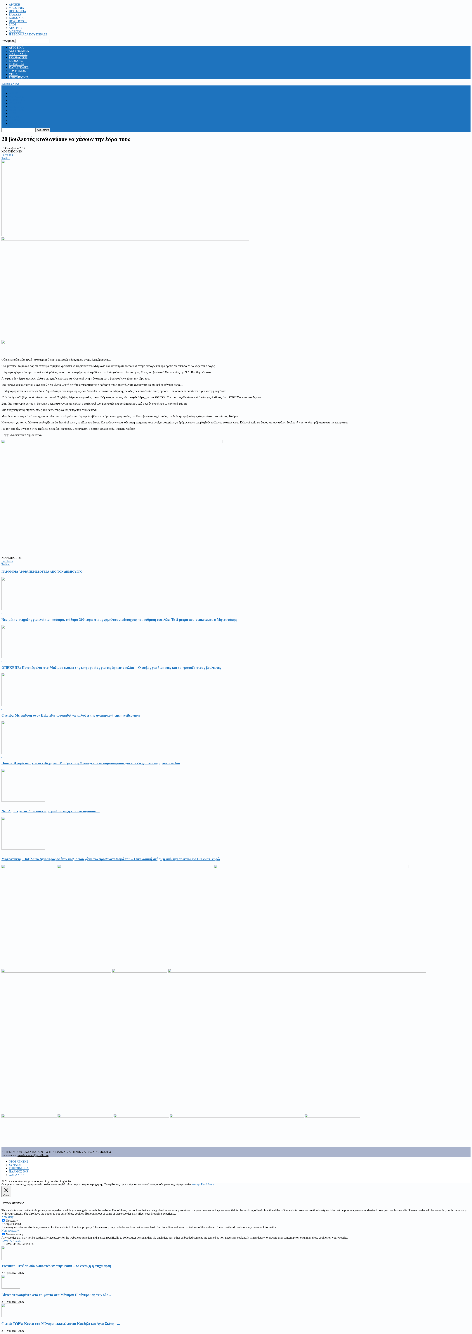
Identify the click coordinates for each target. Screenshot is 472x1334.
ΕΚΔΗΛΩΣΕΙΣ (18, 57)
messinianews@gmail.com (33, 1155)
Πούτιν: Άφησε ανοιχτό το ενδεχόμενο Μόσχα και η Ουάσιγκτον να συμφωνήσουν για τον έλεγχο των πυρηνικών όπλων (90, 763)
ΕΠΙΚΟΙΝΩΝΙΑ (19, 77)
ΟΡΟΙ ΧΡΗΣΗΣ (18, 1161)
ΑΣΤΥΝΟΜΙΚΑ (19, 50)
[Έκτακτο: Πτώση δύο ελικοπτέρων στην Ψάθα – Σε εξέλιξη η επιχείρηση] (10, 1258)
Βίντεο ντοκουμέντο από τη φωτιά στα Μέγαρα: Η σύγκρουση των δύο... (56, 1295)
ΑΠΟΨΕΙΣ (15, 27)
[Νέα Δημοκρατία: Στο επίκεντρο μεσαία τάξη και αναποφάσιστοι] (23, 800)
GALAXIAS (16, 1174)
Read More (207, 1184)
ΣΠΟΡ (13, 24)
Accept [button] (196, 1184)
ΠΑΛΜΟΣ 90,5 (18, 1171)
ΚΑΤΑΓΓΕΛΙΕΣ (19, 67)
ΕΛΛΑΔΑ (15, 14)
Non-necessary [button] (10, 1230)
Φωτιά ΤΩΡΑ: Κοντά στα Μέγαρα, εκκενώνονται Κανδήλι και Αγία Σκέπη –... (60, 1324)
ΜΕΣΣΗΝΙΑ (16, 7)
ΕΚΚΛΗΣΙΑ (16, 64)
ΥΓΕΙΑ (13, 74)
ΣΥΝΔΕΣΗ (15, 1164)
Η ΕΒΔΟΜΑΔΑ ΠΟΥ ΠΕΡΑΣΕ (28, 34)
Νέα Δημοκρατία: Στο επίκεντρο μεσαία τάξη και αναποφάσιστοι (50, 811)
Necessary (12, 1220)
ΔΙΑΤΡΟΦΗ (16, 31)
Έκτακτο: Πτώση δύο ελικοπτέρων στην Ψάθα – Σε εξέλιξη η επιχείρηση (56, 1266)
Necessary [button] (7, 1216)
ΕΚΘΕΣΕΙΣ (16, 60)
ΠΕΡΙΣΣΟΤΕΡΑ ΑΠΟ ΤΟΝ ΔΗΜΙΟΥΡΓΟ (55, 571)
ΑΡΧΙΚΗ (14, 4)
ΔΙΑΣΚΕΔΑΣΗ (18, 54)
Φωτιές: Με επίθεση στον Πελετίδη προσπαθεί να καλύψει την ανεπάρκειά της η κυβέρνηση (70, 715)
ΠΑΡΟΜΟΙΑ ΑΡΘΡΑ (15, 571)
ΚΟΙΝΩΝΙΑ (16, 17)
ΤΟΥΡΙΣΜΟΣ (17, 70)
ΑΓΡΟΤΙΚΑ (16, 47)
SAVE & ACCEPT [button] (12, 1240)
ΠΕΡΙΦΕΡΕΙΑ (17, 11)
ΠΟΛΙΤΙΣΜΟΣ (18, 21)
